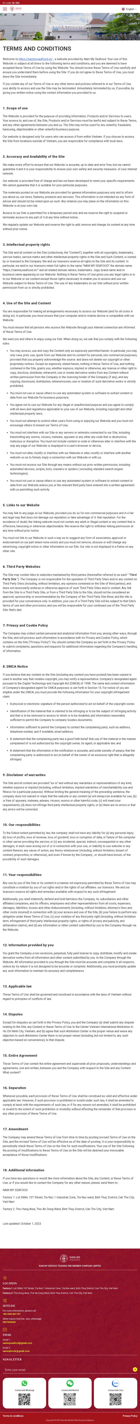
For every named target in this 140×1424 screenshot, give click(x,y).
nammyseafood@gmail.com (17, 1343)
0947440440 (9, 1322)
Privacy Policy (130, 1416)
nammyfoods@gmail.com (16, 1351)
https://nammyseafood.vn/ (36, 59)
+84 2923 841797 (11, 1314)
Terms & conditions (13, 1416)
